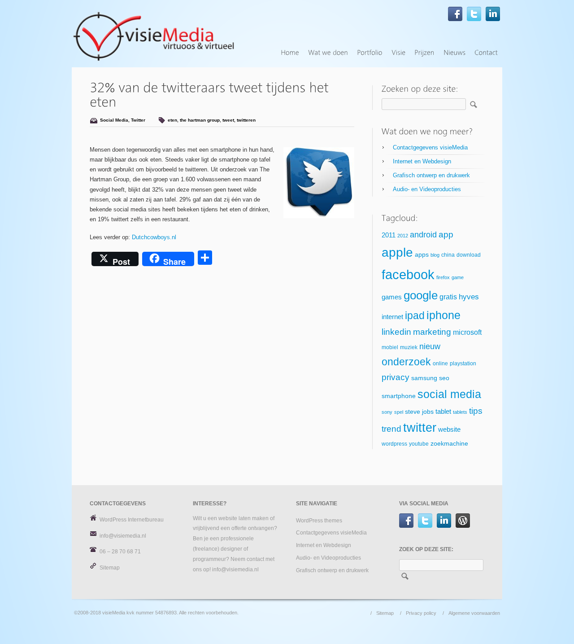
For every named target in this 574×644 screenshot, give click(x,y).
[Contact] (486, 52)
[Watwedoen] (328, 52)
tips (476, 411)
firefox (443, 277)
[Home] (290, 52)
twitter (419, 427)
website (449, 429)
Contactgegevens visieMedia (430, 147)
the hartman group (200, 120)
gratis (448, 297)
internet (392, 316)
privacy (395, 377)
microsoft (467, 332)
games (392, 297)
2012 (402, 235)
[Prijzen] (424, 52)
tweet (228, 120)
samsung (424, 378)
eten (172, 120)
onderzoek (406, 362)
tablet (443, 411)
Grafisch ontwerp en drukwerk (431, 175)
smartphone (399, 396)
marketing (432, 332)
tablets (460, 412)
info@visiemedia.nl (123, 536)
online (440, 363)
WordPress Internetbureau (132, 520)
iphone (443, 315)
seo (444, 378)
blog (434, 255)
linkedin (396, 332)
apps (422, 254)
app (446, 234)
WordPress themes (319, 520)
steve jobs (419, 411)
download (469, 255)
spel (398, 412)
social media (449, 394)
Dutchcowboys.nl (154, 237)
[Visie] (398, 52)
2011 (389, 235)
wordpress (394, 444)
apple (397, 252)
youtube (419, 444)
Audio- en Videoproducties (427, 189)
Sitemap (110, 568)
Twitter (138, 120)
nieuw (429, 346)
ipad (415, 315)
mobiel (390, 347)
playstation (463, 363)
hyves (469, 297)
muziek (408, 347)
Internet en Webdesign (422, 161)
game (458, 277)
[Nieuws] (454, 52)
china (448, 255)
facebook (408, 274)
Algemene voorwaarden (474, 613)
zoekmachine (449, 443)
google (421, 295)
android (423, 234)
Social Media (114, 120)
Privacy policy (421, 613)
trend (391, 429)
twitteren (246, 120)
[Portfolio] (369, 52)
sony (387, 412)
